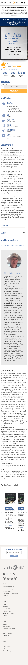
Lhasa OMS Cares (7, 609)
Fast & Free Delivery (8, 589)
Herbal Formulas (7, 646)
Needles (5, 644)
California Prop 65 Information (10, 593)
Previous (1, 511)
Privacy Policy (6, 626)
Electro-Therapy (7, 650)
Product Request (7, 611)
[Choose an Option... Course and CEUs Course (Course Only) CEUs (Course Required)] (14, 87)
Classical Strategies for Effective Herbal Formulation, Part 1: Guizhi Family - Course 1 (10, 513)
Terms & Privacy (14, 662)
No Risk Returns (7, 591)
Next (26, 512)
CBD (4, 648)
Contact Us (5, 615)
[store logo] (14, 3)
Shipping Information (8, 586)
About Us (5, 606)
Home (4, 604)
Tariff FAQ (5, 595)
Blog (4, 641)
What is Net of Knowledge (9, 69)
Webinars (5, 653)
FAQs (4, 631)
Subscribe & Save (7, 633)
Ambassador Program (8, 613)
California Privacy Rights (9, 628)
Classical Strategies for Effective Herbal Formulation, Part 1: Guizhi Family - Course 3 (23, 514)
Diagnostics (6, 635)
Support (5, 624)
